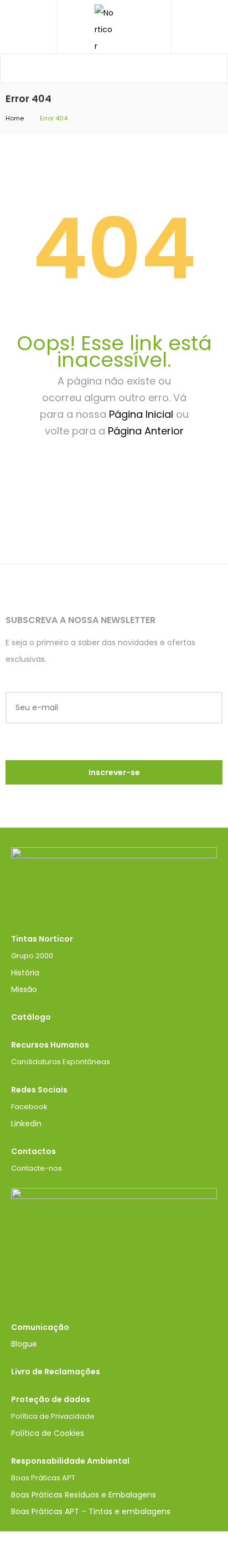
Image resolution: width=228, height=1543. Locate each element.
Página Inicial (141, 414)
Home (15, 118)
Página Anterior (146, 431)
